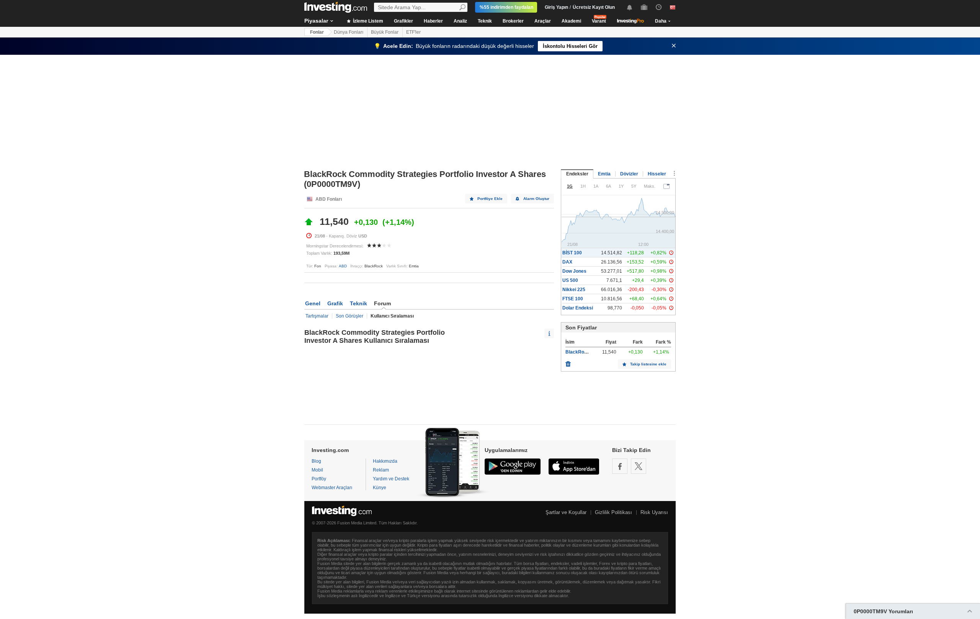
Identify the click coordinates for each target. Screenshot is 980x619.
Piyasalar (316, 21)
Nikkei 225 (573, 289)
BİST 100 (572, 252)
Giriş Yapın (556, 7)
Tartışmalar (316, 316)
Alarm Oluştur (536, 199)
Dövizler (629, 174)
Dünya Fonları (348, 32)
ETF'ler (413, 32)
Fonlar (317, 32)
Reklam (381, 470)
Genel (312, 303)
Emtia (604, 174)
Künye (379, 487)
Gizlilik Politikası (613, 512)
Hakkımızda (385, 461)
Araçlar (542, 21)
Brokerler (513, 21)
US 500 (570, 280)
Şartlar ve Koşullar (566, 512)
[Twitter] (638, 466)
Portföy (319, 478)
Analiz (460, 21)
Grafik (335, 303)
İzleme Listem (367, 21)
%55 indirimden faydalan (506, 7)
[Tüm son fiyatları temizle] (568, 362)
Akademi (571, 21)
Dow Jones (574, 271)
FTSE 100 (572, 298)
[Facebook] (619, 466)
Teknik (485, 21)
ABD (343, 266)
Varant (599, 21)
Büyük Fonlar (385, 32)
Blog (316, 461)
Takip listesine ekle (648, 364)
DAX (567, 262)
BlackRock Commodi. (589, 352)
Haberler (433, 21)
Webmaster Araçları (332, 487)
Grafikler (403, 21)
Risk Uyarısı (654, 512)
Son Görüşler (349, 316)
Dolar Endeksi (577, 308)
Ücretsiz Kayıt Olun (594, 7)
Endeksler (577, 174)
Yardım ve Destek (391, 478)
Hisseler (657, 174)
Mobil (317, 470)
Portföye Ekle (490, 199)
